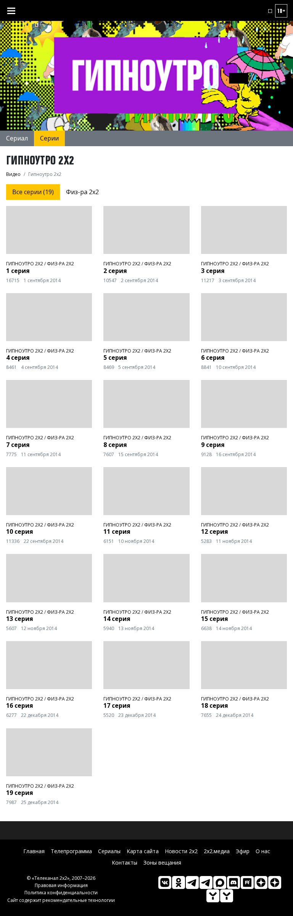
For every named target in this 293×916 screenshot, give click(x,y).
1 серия (18, 271)
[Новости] (226, 895)
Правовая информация (61, 885)
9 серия (213, 445)
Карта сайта (143, 851)
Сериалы (109, 851)
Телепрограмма (71, 851)
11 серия (116, 531)
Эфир (243, 851)
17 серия (116, 705)
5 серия (115, 357)
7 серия (18, 445)
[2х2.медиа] (274, 882)
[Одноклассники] (178, 882)
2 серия (115, 271)
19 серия (19, 793)
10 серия (19, 531)
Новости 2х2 (181, 851)
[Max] (219, 882)
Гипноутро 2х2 (24, 263)
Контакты (124, 862)
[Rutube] (247, 882)
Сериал (17, 138)
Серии (49, 138)
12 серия (214, 531)
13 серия (19, 619)
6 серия (213, 357)
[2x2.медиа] (206, 882)
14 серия (116, 619)
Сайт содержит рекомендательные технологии (61, 900)
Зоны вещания (162, 862)
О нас (263, 851)
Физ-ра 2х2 (82, 192)
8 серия (115, 445)
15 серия (214, 619)
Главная (34, 851)
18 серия (214, 705)
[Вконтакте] (164, 882)
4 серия (18, 357)
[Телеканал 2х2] (192, 882)
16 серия (19, 705)
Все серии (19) (33, 192)
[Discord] (233, 882)
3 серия (213, 271)
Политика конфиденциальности (61, 892)
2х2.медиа (217, 851)
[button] (270, 11)
